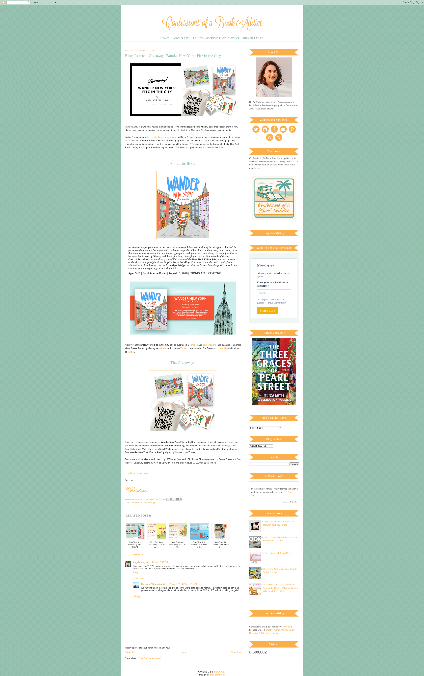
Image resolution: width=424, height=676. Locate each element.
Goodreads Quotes (290, 502)
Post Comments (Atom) (149, 658)
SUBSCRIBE (267, 310)
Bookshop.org (209, 345)
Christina (285, 626)
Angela (136, 562)
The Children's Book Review (163, 137)
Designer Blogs (217, 675)
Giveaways (230, 38)
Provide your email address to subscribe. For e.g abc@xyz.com (271, 301)
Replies (139, 578)
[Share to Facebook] (177, 499)
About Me (181, 38)
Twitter (183, 348)
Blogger (220, 672)
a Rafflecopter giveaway (136, 473)
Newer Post (130, 652)
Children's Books (139, 503)
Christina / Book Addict (153, 584)
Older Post (236, 652)
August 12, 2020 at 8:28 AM (183, 584)
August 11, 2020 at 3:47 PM (154, 562)
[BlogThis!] (171, 499)
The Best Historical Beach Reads (276, 553)
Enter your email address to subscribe (272, 284)
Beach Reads (253, 38)
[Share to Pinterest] (180, 499)
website (162, 348)
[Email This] (168, 499)
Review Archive (205, 38)
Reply (135, 572)
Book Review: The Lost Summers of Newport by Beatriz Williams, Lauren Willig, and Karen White (279, 587)
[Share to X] (174, 499)
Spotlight (152, 503)
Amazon (194, 345)
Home (164, 38)
